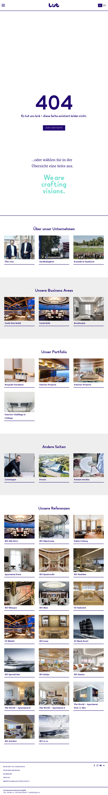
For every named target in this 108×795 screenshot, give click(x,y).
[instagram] (97, 765)
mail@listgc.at (34, 792)
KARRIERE (7, 774)
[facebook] (94, 765)
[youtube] (101, 765)
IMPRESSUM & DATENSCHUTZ (16, 781)
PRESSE (6, 777)
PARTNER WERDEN (11, 770)
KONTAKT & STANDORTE (14, 767)
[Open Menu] (3, 5)
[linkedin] (104, 765)
